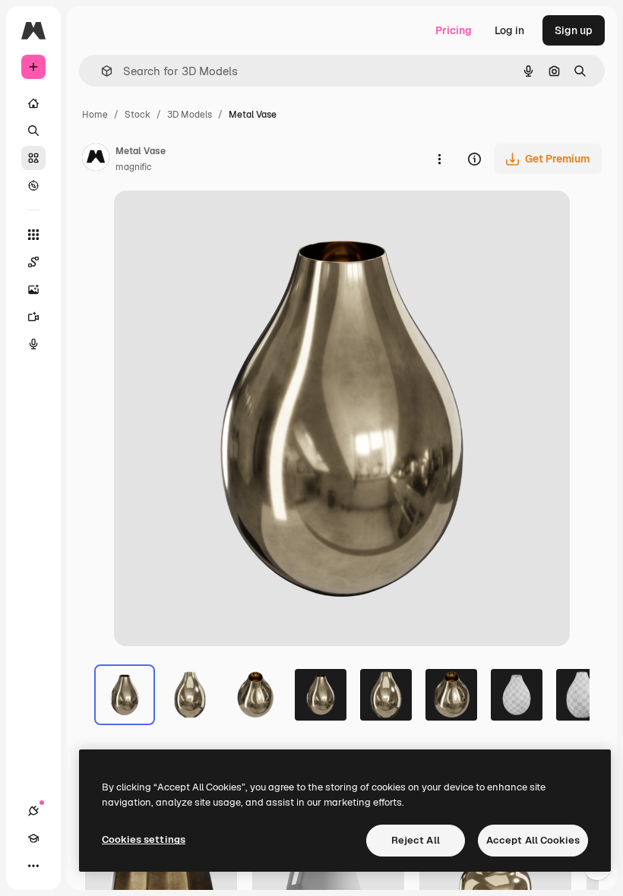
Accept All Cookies (533, 840)
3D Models (189, 115)
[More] (33, 865)
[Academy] (33, 838)
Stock (137, 115)
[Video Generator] (33, 316)
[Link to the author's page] (95, 159)
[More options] (439, 159)
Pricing (453, 30)
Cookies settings (143, 839)
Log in (509, 30)
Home (95, 115)
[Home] (33, 103)
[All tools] (33, 234)
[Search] (33, 130)
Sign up (574, 30)
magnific (133, 167)
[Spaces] (33, 262)
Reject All (415, 840)
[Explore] (33, 185)
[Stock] (33, 158)
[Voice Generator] (33, 344)
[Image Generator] (33, 289)
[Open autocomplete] (101, 71)
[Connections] (33, 811)
